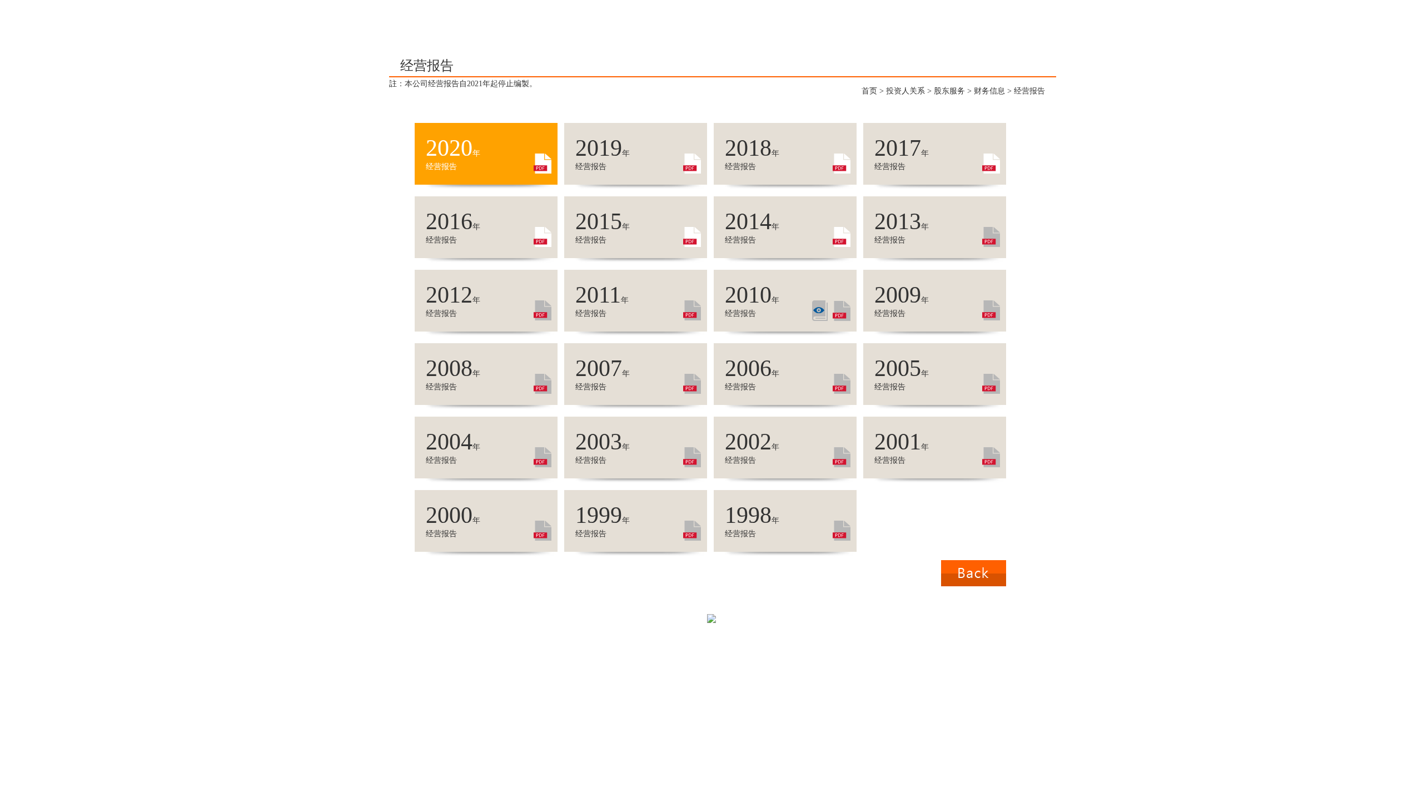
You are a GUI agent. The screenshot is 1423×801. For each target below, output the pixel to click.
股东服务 (949, 91)
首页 (869, 91)
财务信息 (989, 91)
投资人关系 (905, 91)
